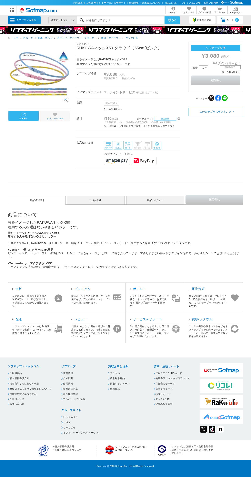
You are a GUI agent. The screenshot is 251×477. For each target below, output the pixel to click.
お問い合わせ (211, 2)
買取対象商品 (117, 378)
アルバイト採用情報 (74, 399)
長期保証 (198, 289)
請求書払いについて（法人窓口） (160, 2)
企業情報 (68, 383)
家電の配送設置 (164, 404)
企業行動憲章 (70, 388)
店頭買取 (115, 388)
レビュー (80, 319)
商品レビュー (155, 200)
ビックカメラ (70, 417)
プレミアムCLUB (191, 2)
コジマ (66, 422)
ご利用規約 (16, 373)
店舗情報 (134, 2)
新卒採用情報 (70, 394)
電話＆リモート (164, 388)
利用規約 (78, 2)
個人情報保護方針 (19, 378)
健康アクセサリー (111, 38)
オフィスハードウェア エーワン (80, 432)
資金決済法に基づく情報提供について (30, 388)
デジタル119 (163, 399)
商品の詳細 (37, 200)
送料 (18, 289)
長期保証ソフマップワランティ (173, 378)
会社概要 (68, 378)
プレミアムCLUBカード (169, 373)
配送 (18, 319)
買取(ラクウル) (202, 319)
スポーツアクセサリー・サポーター (76, 38)
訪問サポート (163, 394)
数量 (196, 67)
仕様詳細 (96, 200)
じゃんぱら (69, 427)
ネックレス (132, 38)
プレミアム (82, 289)
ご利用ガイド (93, 2)
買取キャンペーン (120, 383)
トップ (14, 38)
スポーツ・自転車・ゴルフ (38, 38)
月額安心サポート (165, 383)
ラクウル (115, 373)
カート (232, 20)
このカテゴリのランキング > (217, 111)
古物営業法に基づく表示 (23, 394)
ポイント (139, 289)
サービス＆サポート (115, 2)
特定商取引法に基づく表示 (24, 383)
